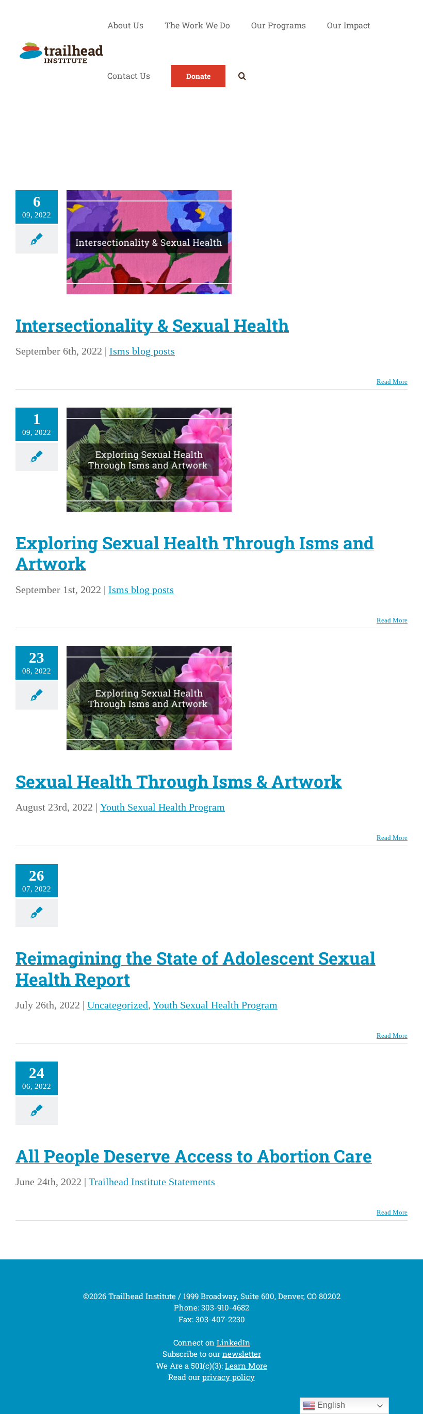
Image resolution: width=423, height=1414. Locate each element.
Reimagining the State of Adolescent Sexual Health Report (195, 968)
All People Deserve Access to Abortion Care (193, 1155)
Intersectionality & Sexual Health (152, 325)
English (330, 1405)
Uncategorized (117, 1005)
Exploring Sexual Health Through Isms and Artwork (194, 553)
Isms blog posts (142, 351)
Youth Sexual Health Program (162, 807)
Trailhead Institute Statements (152, 1181)
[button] (242, 75)
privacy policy (228, 1377)
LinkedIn (233, 1342)
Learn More (246, 1365)
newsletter (241, 1354)
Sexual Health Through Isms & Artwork (178, 781)
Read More (392, 381)
